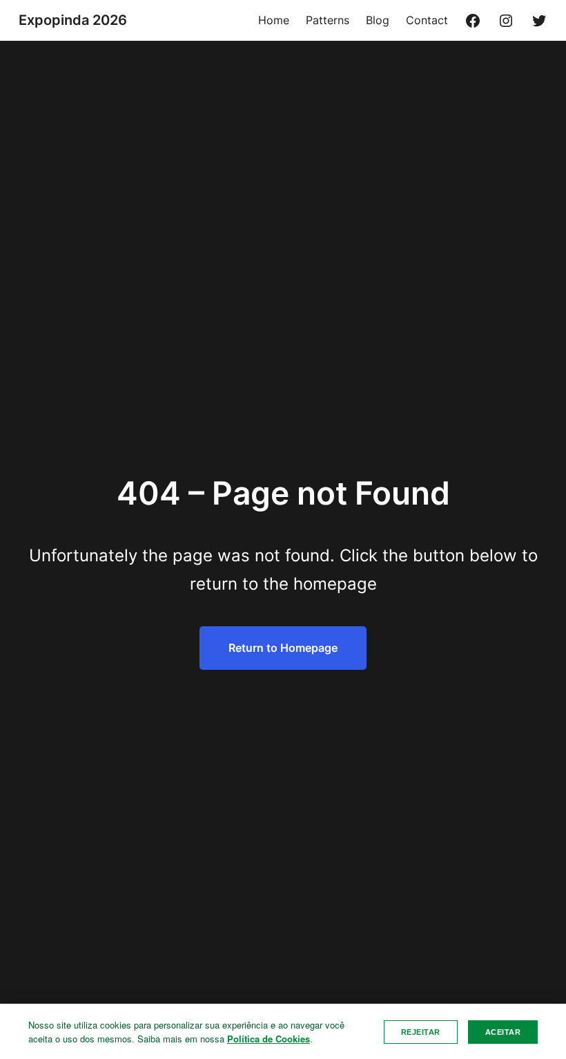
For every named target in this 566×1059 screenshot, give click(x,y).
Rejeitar (420, 1032)
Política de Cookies (268, 1038)
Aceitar (503, 1032)
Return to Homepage (283, 648)
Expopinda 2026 (73, 20)
